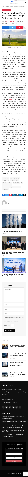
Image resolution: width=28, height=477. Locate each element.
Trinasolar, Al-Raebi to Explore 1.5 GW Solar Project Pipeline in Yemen (18, 355)
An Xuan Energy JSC (15, 178)
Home (3, 6)
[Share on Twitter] (12, 27)
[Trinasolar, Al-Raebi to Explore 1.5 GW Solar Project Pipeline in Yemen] (5, 355)
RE (22, 182)
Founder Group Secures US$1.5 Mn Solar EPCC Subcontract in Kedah (17, 347)
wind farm (22, 79)
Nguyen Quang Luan (7, 182)
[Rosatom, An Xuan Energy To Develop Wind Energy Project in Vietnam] (14, 38)
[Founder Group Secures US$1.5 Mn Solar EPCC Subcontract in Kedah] (5, 346)
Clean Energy (6, 180)
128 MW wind (6, 178)
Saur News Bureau (10, 21)
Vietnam (19, 187)
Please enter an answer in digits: (11, 321)
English (17, 0)
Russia (10, 99)
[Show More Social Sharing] (24, 27)
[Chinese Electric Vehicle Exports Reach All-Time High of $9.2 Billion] (5, 374)
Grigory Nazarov (14, 180)
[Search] (26, 2)
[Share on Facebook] (5, 27)
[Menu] (2, 2)
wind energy (5, 189)
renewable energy (7, 184)
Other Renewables (6, 9)
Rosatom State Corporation (9, 187)
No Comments (19, 23)
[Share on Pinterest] (19, 27)
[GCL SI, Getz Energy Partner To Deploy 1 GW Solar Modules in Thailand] (14, 265)
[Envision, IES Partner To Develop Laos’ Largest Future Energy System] (14, 243)
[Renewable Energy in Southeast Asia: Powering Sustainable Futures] (14, 2)
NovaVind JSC (16, 182)
